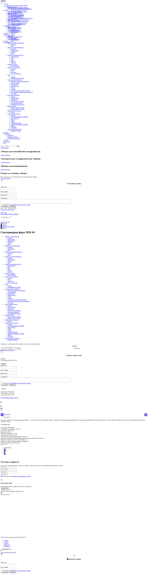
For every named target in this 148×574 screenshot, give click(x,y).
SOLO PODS (15, 118)
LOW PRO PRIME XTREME (19, 117)
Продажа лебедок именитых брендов (18, 8)
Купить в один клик (8, 350)
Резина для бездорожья (17, 101)
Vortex (13, 121)
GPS (9, 22)
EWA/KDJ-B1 (15, 56)
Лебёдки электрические (14, 11)
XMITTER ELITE (16, 123)
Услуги (6, 4)
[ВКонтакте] (5, 454)
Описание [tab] (7, 414)
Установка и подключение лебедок (18, 5)
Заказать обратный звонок (8, 552)
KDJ (12, 60)
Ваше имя (3, 187)
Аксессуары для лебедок (15, 24)
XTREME (14, 127)
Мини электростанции (14, 28)
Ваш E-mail (4, 195)
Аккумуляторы (15, 83)
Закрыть (13, 206)
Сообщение (4, 198)
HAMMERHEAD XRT (17, 78)
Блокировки (14, 84)
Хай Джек (14, 94)
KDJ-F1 (13, 61)
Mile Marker (11, 241)
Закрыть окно (4, 488)
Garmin (13, 77)
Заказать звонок (5, 222)
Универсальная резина (17, 104)
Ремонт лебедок (12, 7)
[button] (3, 148)
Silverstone (14, 100)
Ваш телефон (4, 191)
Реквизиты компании (14, 39)
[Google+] (5, 450)
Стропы (13, 89)
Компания (7, 34)
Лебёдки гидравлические (15, 13)
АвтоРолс (14, 72)
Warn (12, 46)
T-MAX (13, 52)
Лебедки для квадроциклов (15, 16)
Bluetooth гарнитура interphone (20, 81)
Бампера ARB (12, 27)
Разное (13, 87)
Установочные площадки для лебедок (22, 92)
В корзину (77, 348)
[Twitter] (4, 449)
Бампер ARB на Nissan (17, 107)
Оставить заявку (5, 155)
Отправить (5, 206)
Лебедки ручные (12, 19)
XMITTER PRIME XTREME (19, 124)
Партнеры (10, 36)
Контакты (7, 42)
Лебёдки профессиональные (16, 14)
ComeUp (13, 44)
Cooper (13, 97)
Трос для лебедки (16, 73)
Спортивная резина (16, 103)
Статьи (6, 41)
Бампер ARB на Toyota (17, 109)
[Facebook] (4, 452)
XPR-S (13, 126)
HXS (12, 58)
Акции (6, 33)
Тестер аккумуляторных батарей (20, 90)
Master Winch (14, 50)
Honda (13, 112)
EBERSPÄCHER (16, 131)
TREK (13, 120)
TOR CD (13, 63)
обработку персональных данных (21, 204)
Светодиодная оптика (14, 30)
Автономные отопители (15, 31)
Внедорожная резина (14, 25)
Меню (4, 1)
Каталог (6, 10)
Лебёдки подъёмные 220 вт (15, 18)
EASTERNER (15, 66)
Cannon (13, 115)
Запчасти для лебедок (14, 21)
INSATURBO (15, 98)
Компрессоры (15, 86)
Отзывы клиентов (13, 38)
